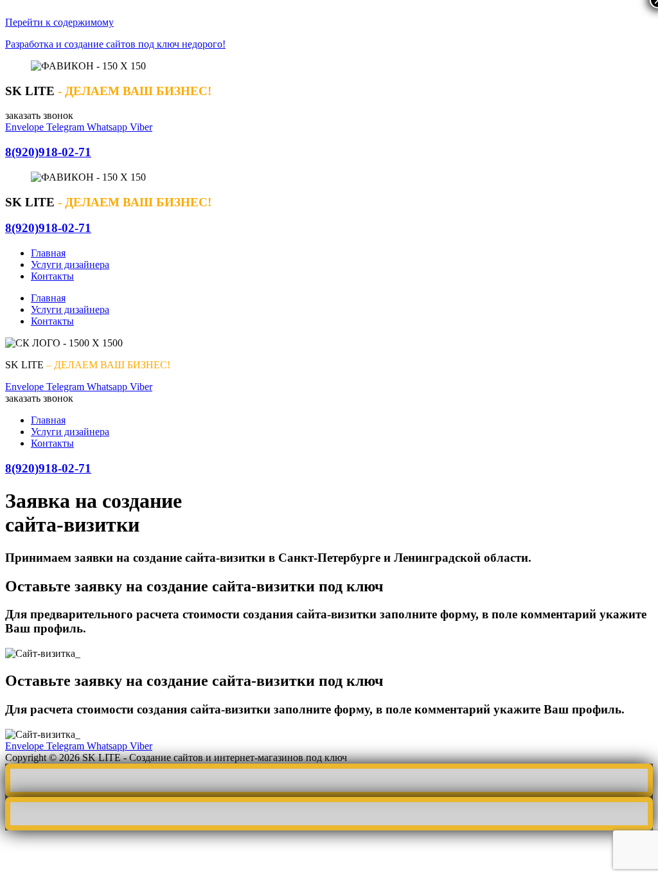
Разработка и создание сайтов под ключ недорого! (115, 44)
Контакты (52, 276)
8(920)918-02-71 (48, 152)
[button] (39, 115)
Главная (48, 252)
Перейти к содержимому (59, 22)
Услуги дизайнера (70, 264)
